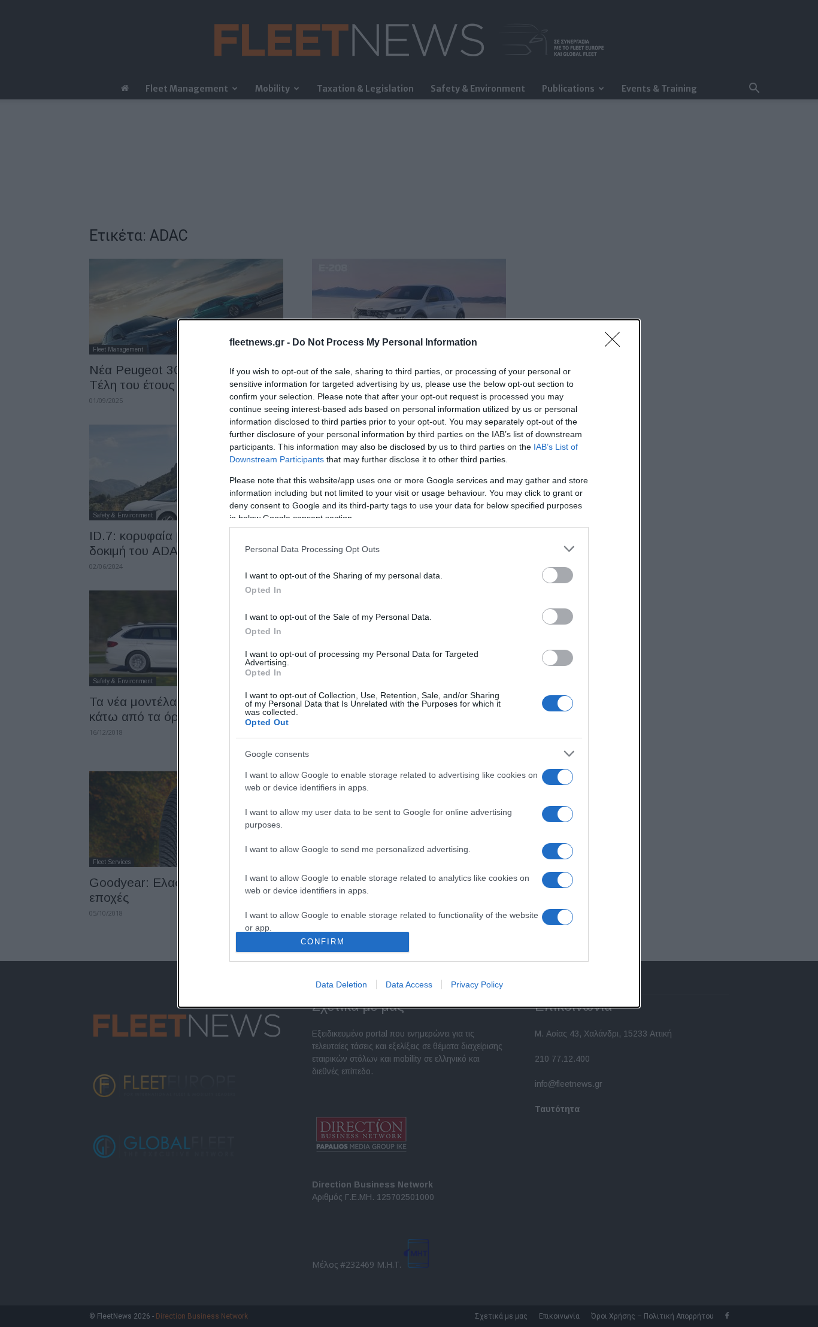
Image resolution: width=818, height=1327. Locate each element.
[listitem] (409, 549)
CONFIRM (323, 941)
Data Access (409, 984)
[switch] (557, 575)
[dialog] (409, 663)
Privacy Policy (477, 984)
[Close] (616, 343)
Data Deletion (341, 984)
